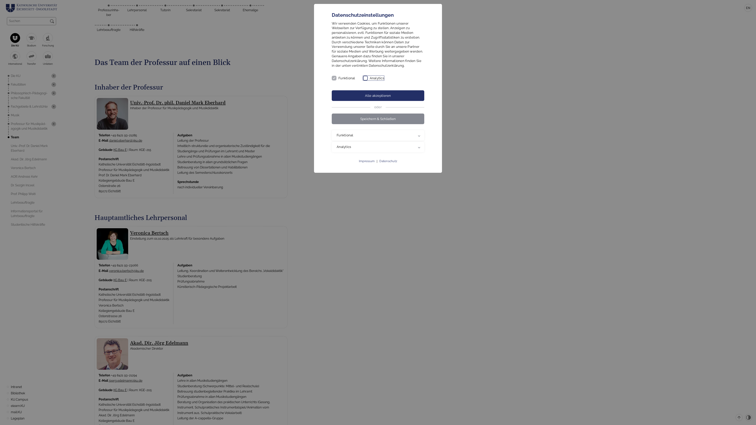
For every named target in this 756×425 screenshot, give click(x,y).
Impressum (367, 161)
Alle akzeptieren (378, 96)
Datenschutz (388, 161)
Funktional (346, 78)
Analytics (377, 78)
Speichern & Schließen (378, 119)
